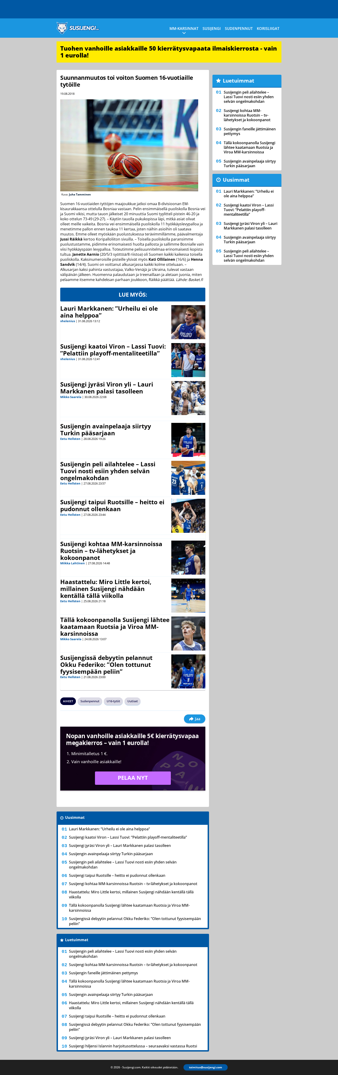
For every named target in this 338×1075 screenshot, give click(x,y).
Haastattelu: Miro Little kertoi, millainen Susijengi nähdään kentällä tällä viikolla (105, 589)
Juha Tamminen (80, 194)
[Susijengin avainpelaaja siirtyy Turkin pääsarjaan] (188, 440)
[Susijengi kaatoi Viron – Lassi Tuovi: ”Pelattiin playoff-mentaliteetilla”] (188, 360)
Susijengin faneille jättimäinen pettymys (103, 972)
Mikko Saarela (70, 397)
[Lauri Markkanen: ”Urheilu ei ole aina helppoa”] (188, 322)
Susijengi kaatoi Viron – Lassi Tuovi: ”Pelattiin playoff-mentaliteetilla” (113, 349)
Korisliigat (268, 28)
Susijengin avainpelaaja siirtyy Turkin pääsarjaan (105, 429)
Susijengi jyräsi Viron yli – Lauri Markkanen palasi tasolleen (106, 387)
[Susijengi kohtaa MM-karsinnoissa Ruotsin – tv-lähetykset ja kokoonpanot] (188, 558)
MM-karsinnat (183, 28)
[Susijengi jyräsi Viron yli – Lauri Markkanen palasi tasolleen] (188, 398)
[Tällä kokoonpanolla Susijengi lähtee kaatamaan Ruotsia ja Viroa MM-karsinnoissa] (188, 633)
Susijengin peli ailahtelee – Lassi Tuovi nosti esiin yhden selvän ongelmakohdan (107, 471)
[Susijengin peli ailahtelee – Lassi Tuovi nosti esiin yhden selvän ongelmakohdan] (188, 478)
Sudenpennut (239, 28)
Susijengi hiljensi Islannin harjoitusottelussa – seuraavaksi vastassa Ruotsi (133, 1046)
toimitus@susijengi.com (205, 1067)
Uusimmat (75, 817)
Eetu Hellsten (70, 439)
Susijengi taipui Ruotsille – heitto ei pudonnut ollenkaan (112, 505)
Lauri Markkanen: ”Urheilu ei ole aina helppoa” (109, 311)
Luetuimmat (76, 939)
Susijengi (212, 28)
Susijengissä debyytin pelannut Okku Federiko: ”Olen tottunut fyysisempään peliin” (106, 665)
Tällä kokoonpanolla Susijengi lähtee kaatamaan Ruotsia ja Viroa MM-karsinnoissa (114, 627)
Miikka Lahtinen (72, 563)
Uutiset (132, 701)
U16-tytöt (113, 701)
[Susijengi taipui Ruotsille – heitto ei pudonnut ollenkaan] (188, 516)
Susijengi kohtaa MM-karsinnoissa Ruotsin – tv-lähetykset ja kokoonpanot (111, 551)
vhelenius (67, 321)
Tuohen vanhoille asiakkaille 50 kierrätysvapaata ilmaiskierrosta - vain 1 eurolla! (168, 51)
